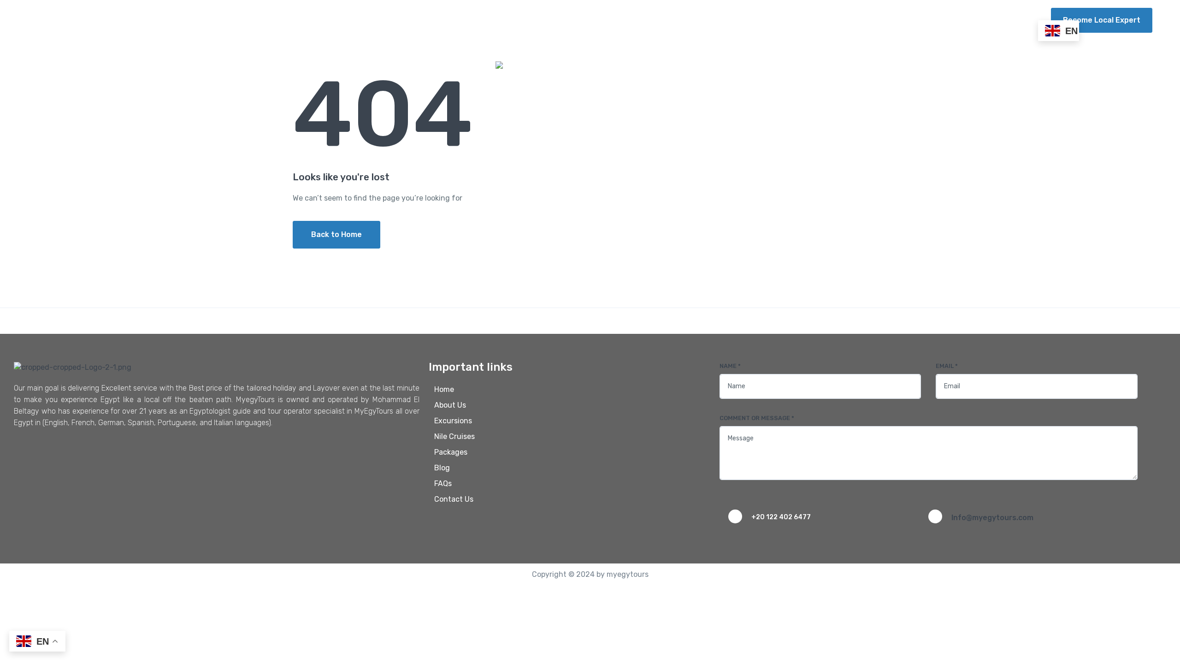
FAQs (965, 20)
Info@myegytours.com (992, 517)
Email (947, 365)
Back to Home (336, 234)
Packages (882, 20)
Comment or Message (757, 418)
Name (730, 365)
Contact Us (1010, 20)
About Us (699, 20)
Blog (934, 20)
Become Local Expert (1101, 20)
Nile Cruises (817, 20)
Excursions (751, 20)
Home (657, 20)
